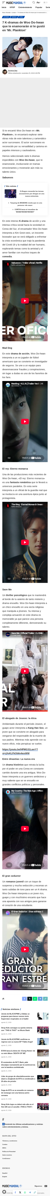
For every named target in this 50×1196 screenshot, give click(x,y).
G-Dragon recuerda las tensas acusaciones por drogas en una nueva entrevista (31, 193)
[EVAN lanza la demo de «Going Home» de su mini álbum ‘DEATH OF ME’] (43, 1053)
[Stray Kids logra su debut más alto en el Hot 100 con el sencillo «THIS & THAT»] (43, 1106)
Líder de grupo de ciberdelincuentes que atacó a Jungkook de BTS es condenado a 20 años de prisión (18, 1078)
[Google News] (46, 1186)
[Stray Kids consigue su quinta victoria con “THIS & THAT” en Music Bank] (43, 1030)
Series (14, 17)
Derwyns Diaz (12, 70)
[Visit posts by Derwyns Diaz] (4, 71)
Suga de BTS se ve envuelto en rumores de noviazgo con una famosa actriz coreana (17, 1092)
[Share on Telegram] (29, 1192)
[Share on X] (20, 1192)
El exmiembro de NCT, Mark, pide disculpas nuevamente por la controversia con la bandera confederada (18, 1064)
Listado (6, 17)
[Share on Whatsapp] (25, 1192)
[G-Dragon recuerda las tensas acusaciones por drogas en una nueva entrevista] (10, 193)
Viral (21, 17)
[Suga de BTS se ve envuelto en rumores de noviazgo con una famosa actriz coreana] (43, 1092)
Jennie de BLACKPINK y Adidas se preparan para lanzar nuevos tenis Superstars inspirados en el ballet (15, 1016)
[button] (4, 2)
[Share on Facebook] (15, 1192)
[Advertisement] (25, 103)
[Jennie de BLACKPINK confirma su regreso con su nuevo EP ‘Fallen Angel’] (43, 1041)
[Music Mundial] (16, 2)
